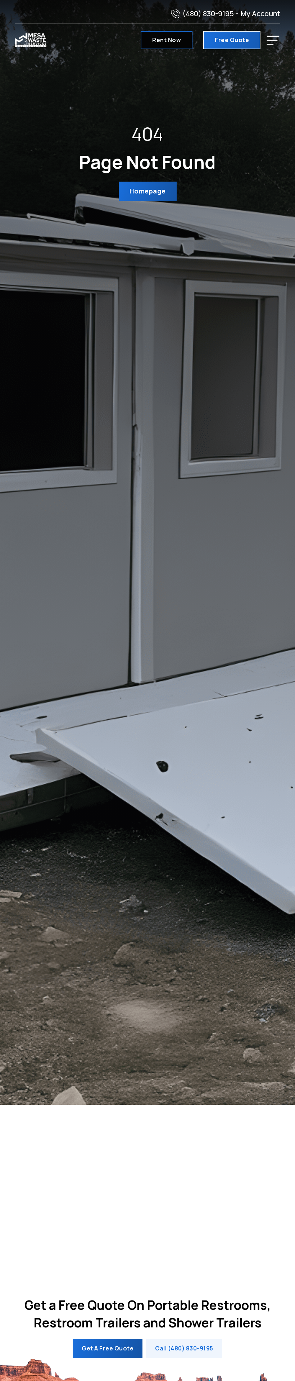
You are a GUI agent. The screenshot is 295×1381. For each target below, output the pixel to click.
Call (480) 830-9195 (184, 1348)
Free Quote (232, 40)
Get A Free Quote (107, 1348)
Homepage (148, 191)
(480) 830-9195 (208, 13)
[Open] (273, 40)
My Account (260, 13)
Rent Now (166, 40)
